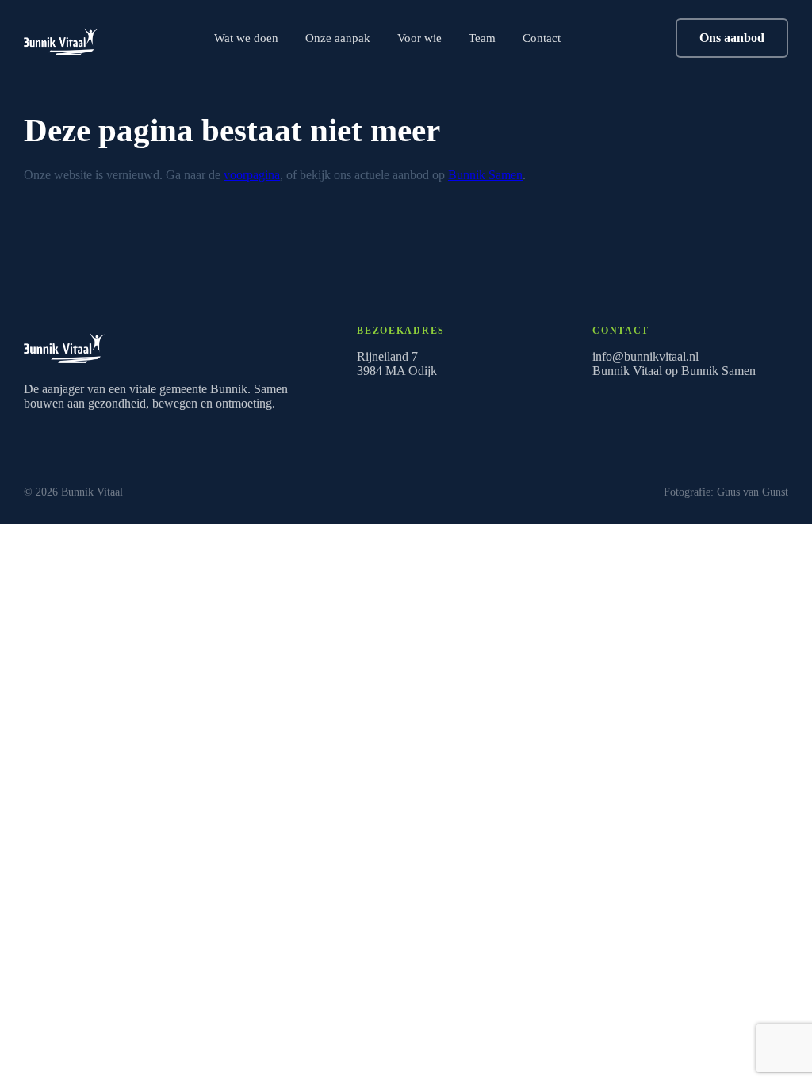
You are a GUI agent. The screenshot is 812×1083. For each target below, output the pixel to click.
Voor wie (419, 37)
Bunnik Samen (485, 175)
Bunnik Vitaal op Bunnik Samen (674, 370)
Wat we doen (246, 37)
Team (482, 37)
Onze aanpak (337, 37)
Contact (542, 37)
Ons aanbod (731, 37)
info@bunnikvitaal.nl (645, 356)
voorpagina (252, 175)
